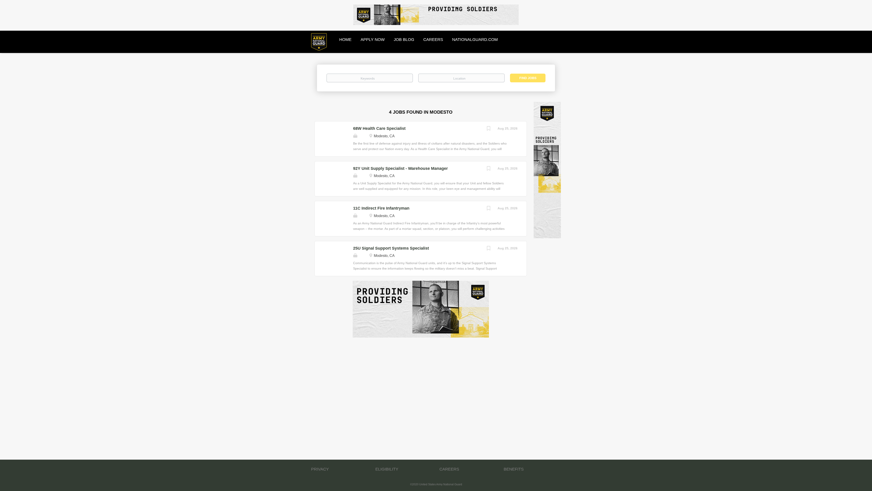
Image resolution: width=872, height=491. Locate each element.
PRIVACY (320, 469)
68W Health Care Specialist (379, 128)
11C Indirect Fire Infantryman (381, 208)
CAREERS (449, 469)
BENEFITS (514, 469)
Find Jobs (527, 78)
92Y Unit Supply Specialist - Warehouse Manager (400, 168)
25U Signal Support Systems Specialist (391, 248)
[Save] (488, 129)
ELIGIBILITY (386, 469)
